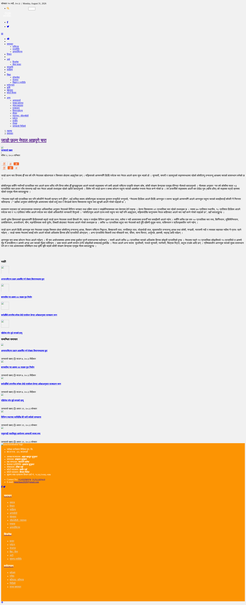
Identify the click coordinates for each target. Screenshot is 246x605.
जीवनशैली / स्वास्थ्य (18, 520)
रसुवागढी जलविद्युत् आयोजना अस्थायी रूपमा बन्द (20, 433)
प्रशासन (16, 108)
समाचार (10, 44)
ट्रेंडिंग (8, 16)
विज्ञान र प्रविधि (19, 82)
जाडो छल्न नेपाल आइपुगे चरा (23, 140)
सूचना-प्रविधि (15, 559)
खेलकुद (13, 516)
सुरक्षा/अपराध (18, 103)
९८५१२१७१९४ (24, 479)
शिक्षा (9, 75)
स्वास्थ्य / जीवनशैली (21, 116)
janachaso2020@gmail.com (26, 482)
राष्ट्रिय (16, 46)
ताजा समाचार (15, 586)
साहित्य (10, 69)
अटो (11, 555)
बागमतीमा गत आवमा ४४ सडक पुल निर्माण (17, 367)
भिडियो (13, 583)
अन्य (8, 98)
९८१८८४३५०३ (38, 479)
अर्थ (8, 59)
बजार (12, 541)
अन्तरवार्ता (17, 100)
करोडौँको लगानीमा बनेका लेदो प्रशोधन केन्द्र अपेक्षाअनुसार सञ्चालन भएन (31, 384)
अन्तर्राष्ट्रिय (17, 51)
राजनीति (16, 49)
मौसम (15, 113)
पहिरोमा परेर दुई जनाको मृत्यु (12, 400)
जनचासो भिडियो (19, 126)
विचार (9, 54)
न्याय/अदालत (18, 105)
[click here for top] (2, 602)
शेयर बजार (17, 64)
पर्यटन (15, 118)
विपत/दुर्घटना (18, 110)
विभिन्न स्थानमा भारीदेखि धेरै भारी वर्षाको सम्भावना (21, 417)
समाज (12, 502)
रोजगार (15, 80)
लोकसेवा (16, 77)
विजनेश (16, 62)
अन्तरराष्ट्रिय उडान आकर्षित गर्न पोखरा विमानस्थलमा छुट (24, 350)
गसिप (12, 576)
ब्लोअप (12, 572)
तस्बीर (15, 121)
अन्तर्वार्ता (13, 513)
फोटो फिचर (11, 92)
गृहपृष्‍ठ (9, 131)
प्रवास (12, 524)
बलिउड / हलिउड (17, 579)
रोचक (15, 123)
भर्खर (9, 13)
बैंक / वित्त (14, 551)
